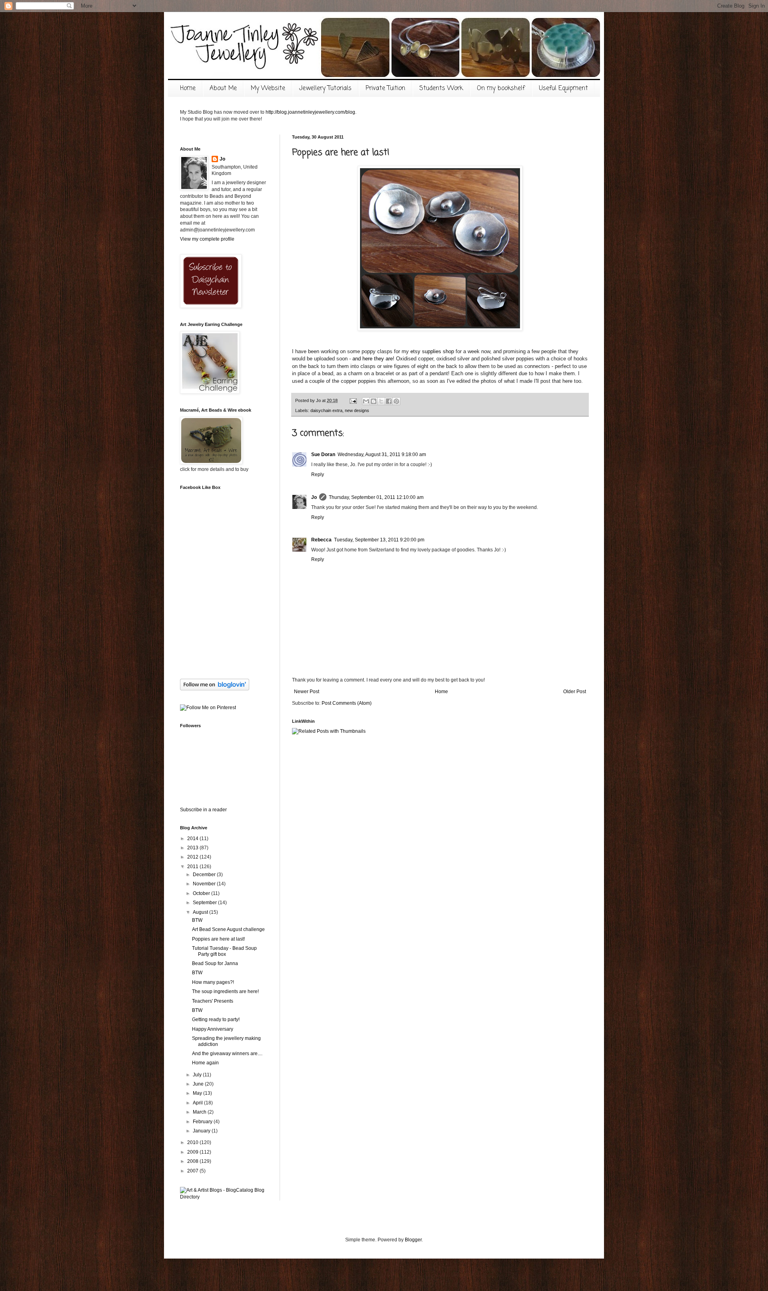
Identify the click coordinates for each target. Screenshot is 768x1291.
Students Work (441, 88)
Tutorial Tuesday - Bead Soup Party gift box (224, 951)
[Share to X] (381, 401)
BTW (197, 920)
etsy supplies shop (432, 351)
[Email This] (366, 401)
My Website (268, 88)
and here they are (372, 359)
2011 (193, 866)
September (205, 902)
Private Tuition (385, 88)
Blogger (413, 1240)
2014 (193, 838)
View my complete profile (207, 239)
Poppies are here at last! (218, 939)
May (198, 1093)
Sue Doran (323, 454)
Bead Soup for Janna (215, 963)
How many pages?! (213, 982)
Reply (317, 474)
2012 (193, 857)
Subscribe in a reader (203, 809)
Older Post (574, 691)
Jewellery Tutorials (325, 88)
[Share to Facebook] (389, 401)
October (202, 893)
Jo (314, 497)
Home (188, 88)
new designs (357, 410)
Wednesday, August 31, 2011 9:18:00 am (382, 454)
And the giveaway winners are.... (227, 1053)
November (205, 884)
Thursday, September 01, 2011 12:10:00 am (376, 497)
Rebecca (321, 540)
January (202, 1131)
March (200, 1112)
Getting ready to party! (216, 1019)
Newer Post (306, 691)
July (198, 1075)
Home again (205, 1063)
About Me (223, 88)
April (198, 1103)
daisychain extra (326, 410)
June (199, 1084)
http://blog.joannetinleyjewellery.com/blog (310, 112)
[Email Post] (353, 400)
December (205, 874)
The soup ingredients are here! (225, 991)
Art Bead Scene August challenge (228, 929)
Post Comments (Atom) (347, 703)
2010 (193, 1142)
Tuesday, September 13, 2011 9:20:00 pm (379, 540)
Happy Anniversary (212, 1029)
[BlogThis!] (374, 401)
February (203, 1121)
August (201, 912)
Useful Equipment (563, 88)
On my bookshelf (501, 88)
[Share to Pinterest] (396, 401)
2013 (193, 848)
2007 (193, 1171)
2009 (193, 1152)
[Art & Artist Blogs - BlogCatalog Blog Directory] (224, 1197)
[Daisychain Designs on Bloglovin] (214, 689)
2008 (193, 1161)
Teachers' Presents (212, 1001)
